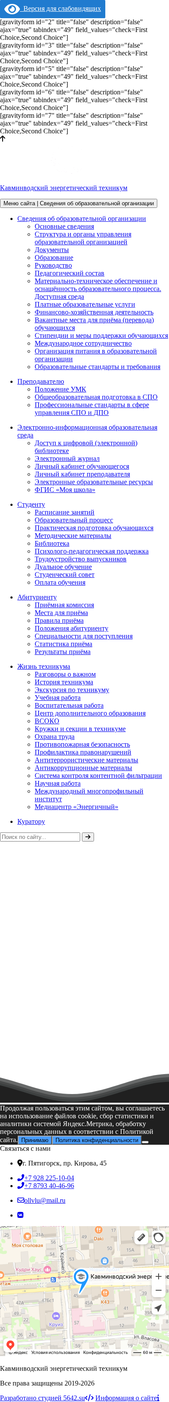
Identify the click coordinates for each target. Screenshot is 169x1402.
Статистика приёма (63, 644)
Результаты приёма (63, 651)
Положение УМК (60, 389)
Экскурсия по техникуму (72, 689)
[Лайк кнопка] (3, 1097)
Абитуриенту (37, 597)
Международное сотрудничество (83, 343)
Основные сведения (64, 226)
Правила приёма (59, 620)
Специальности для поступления (84, 636)
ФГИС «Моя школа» (65, 489)
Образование (54, 257)
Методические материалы (73, 535)
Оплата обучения (60, 582)
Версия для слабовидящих (60, 8)
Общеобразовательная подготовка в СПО (96, 397)
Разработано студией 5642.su (42, 1398)
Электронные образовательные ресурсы (94, 482)
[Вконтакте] (20, 1215)
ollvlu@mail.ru (44, 1200)
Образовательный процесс (74, 520)
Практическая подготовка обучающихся (94, 527)
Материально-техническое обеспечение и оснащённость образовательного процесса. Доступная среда (98, 288)
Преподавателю (40, 381)
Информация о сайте (126, 1398)
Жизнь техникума (43, 666)
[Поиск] (88, 837)
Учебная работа (58, 697)
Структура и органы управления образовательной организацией (83, 238)
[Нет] (145, 1142)
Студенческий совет (64, 574)
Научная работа (58, 783)
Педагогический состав (69, 273)
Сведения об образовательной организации (81, 218)
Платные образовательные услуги (85, 304)
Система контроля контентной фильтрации (98, 775)
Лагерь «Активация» (38, 1103)
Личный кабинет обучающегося (82, 466)
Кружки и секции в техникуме (80, 728)
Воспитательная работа (69, 705)
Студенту (31, 504)
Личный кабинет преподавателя (82, 474)
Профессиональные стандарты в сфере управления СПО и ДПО (92, 408)
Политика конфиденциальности (96, 1140)
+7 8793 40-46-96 (49, 1185)
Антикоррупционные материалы (83, 767)
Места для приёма (61, 612)
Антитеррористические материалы (86, 760)
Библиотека (52, 543)
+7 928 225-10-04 (49, 1178)
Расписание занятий (64, 512)
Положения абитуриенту (71, 628)
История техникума (64, 682)
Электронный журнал (67, 458)
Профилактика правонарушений (83, 752)
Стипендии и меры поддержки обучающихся (101, 335)
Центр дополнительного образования (90, 713)
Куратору (31, 821)
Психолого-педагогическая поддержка (92, 551)
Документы (52, 249)
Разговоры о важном (65, 674)
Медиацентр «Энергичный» (76, 806)
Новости (46, 922)
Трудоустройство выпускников (81, 559)
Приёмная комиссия (64, 605)
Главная (11, 922)
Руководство (53, 265)
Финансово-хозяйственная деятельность (94, 312)
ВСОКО (47, 721)
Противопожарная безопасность (82, 744)
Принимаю (35, 1140)
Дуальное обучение (63, 566)
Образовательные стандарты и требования (97, 366)
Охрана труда (55, 736)
